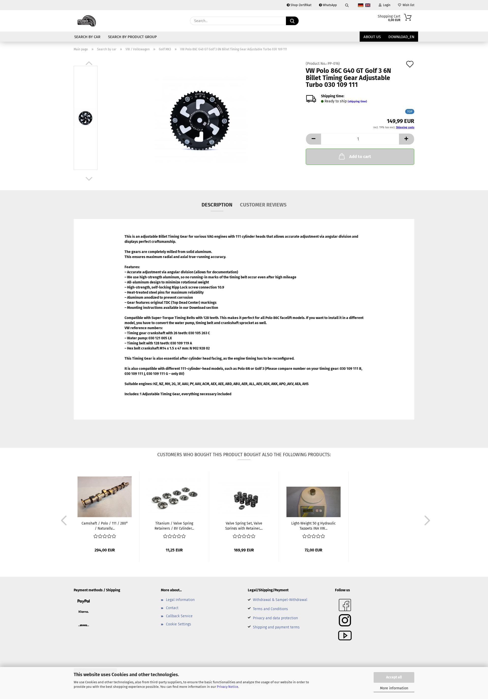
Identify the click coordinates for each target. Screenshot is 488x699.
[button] (89, 63)
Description (217, 205)
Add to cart (360, 156)
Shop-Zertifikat (300, 5)
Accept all (394, 677)
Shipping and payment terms (276, 627)
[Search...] (292, 21)
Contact (172, 608)
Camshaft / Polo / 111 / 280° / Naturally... (105, 525)
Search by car (87, 37)
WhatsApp (329, 5)
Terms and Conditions (270, 609)
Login (386, 5)
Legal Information (180, 600)
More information (394, 688)
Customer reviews (263, 205)
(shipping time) (357, 101)
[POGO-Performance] (87, 20)
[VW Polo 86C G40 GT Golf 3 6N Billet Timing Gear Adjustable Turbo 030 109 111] (201, 119)
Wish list (407, 5)
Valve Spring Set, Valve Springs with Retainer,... (244, 525)
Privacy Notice (227, 687)
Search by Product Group (132, 37)
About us (372, 37)
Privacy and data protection (275, 618)
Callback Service (179, 616)
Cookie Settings (178, 624)
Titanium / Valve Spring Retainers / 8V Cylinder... (174, 525)
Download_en (401, 37)
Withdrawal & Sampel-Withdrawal (280, 600)
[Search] (347, 5)
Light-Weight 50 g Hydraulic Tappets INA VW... (313, 525)
